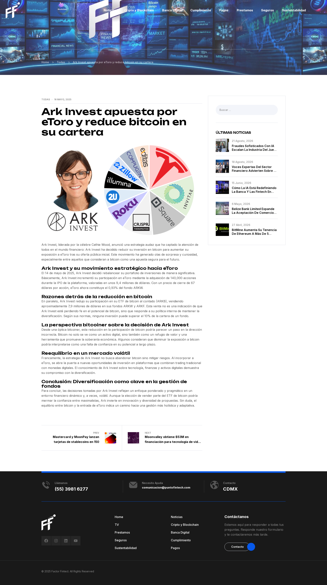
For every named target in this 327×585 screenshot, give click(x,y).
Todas (45, 99)
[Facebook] (46, 540)
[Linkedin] (66, 540)
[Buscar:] (247, 110)
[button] (237, 547)
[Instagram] (56, 540)
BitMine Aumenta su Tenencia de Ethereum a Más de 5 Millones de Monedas (254, 233)
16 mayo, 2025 (62, 99)
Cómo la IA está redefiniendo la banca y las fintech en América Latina (254, 191)
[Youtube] (75, 540)
